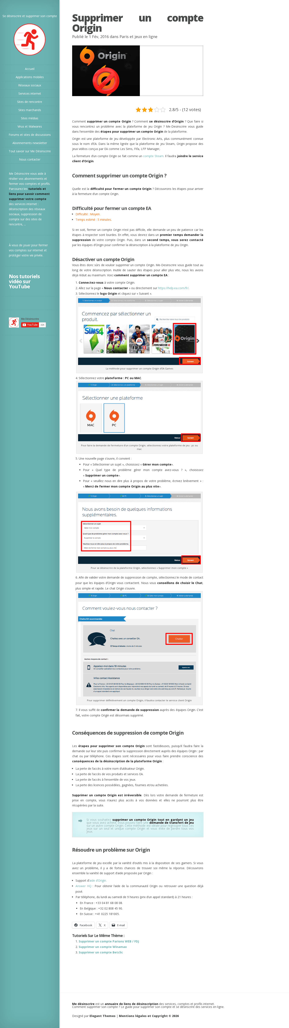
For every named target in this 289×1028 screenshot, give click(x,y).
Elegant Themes (102, 1016)
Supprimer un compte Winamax (103, 947)
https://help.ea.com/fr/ (173, 288)
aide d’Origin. (98, 880)
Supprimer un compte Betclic (101, 952)
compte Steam (153, 156)
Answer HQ (83, 886)
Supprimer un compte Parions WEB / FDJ (109, 941)
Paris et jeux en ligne (138, 36)
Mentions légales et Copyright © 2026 (149, 1016)
